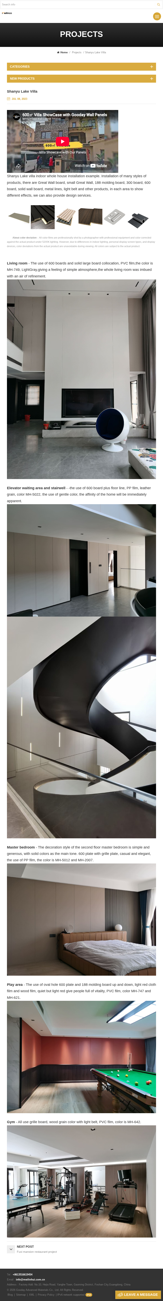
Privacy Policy (46, 1294)
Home (64, 52)
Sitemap (21, 1294)
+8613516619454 (22, 1274)
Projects (77, 52)
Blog (10, 1294)
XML (31, 1294)
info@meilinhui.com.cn (30, 1279)
